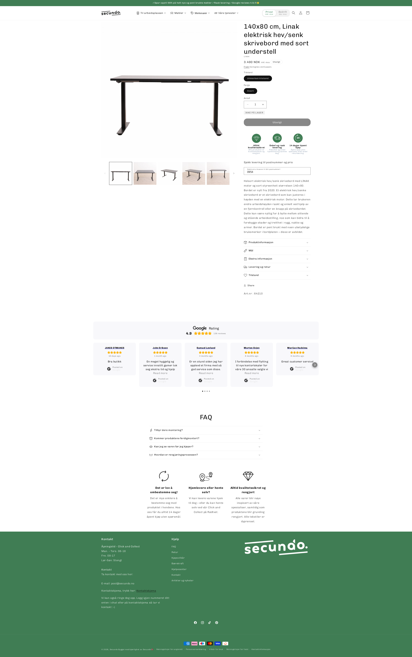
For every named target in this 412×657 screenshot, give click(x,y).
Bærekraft (178, 563)
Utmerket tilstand (259, 79)
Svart (252, 91)
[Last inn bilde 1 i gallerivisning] (120, 173)
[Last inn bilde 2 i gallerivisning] (145, 173)
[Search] (307, 170)
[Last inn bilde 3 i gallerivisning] (169, 173)
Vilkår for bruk (216, 649)
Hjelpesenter (179, 569)
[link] (164, 495)
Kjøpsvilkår (178, 558)
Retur (175, 552)
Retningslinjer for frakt (237, 649)
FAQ (174, 546)
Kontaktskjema (146, 590)
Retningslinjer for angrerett (169, 649)
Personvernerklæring (196, 649)
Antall (247, 98)
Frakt (246, 67)
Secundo (114, 649)
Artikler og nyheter (182, 580)
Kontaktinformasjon (261, 649)
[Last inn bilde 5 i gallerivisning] (218, 173)
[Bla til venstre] (104, 173)
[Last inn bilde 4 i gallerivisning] (193, 173)
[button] (293, 12)
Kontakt (176, 575)
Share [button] (251, 285)
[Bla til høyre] (233, 173)
